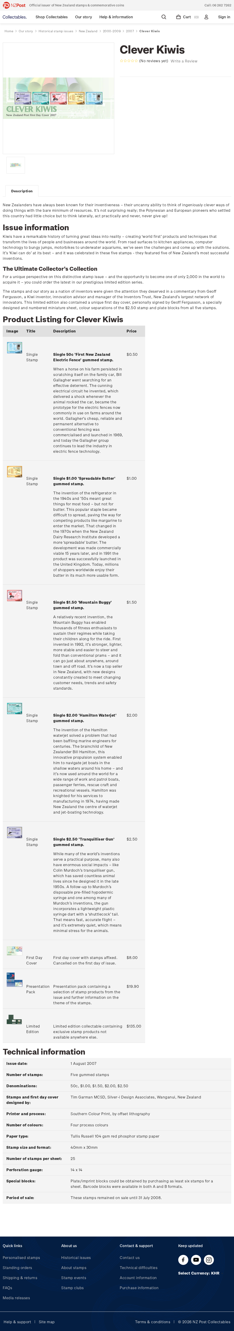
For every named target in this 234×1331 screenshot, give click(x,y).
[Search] (164, 16)
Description (22, 191)
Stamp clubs (72, 1287)
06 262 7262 (221, 5)
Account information (138, 1277)
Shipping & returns (20, 1277)
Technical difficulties (138, 1267)
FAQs (7, 1287)
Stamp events (73, 1277)
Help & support (17, 1322)
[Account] (207, 16)
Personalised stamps (21, 1257)
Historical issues (76, 1257)
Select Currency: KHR (199, 1273)
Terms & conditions (152, 1322)
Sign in (224, 17)
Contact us (130, 1257)
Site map (47, 1322)
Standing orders (17, 1267)
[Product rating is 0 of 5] (129, 61)
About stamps (73, 1267)
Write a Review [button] (184, 61)
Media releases (16, 1298)
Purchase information (139, 1287)
